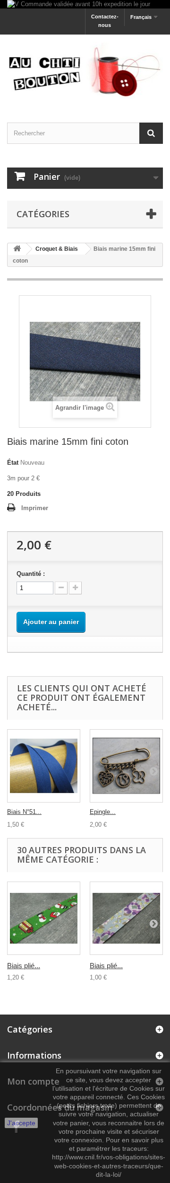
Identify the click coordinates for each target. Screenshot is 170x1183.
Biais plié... (23, 966)
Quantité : (31, 573)
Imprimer (34, 508)
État (12, 462)
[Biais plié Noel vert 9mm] (43, 918)
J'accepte (21, 1123)
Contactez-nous (105, 21)
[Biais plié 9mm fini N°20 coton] (126, 918)
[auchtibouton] (85, 70)
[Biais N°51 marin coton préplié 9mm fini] (43, 766)
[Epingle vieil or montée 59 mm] (126, 766)
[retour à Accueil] (17, 249)
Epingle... (103, 811)
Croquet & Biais (56, 249)
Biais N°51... (24, 811)
